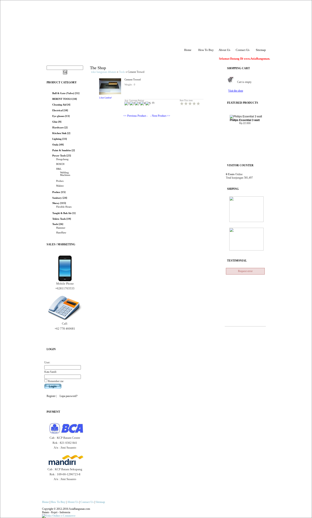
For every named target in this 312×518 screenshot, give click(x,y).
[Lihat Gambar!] (110, 93)
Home (187, 50)
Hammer (60, 228)
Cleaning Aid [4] (61, 104)
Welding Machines (65, 173)
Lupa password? (68, 396)
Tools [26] (57, 224)
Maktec (60, 186)
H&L (59, 169)
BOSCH (60, 164)
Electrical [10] (60, 110)
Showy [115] (59, 203)
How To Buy (206, 50)
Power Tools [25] (61, 155)
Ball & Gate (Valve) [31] (65, 93)
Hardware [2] (60, 127)
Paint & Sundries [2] (63, 150)
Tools (122, 72)
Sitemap (261, 50)
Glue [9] (56, 122)
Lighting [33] (59, 139)
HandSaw (61, 232)
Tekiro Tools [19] (61, 219)
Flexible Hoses (63, 207)
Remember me (55, 381)
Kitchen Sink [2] (61, 133)
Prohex (60, 181)
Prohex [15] (59, 192)
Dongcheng (62, 159)
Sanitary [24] (59, 198)
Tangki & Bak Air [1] (64, 213)
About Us (224, 50)
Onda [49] (58, 144)
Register (51, 396)
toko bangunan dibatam (103, 72)
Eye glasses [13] (61, 116)
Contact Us (242, 50)
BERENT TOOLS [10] (64, 99)
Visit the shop (235, 90)
